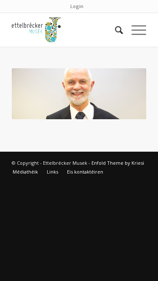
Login (76, 6)
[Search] (115, 30)
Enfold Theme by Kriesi (117, 163)
